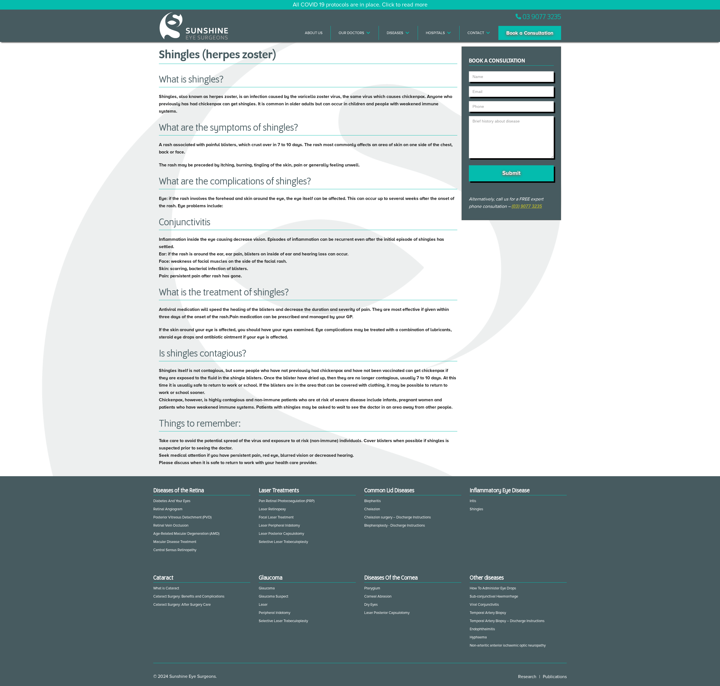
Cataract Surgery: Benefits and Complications (188, 596)
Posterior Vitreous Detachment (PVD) (182, 517)
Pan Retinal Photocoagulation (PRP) (286, 501)
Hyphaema (478, 637)
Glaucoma (267, 588)
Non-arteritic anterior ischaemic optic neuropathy (508, 645)
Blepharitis (372, 501)
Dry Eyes (371, 604)
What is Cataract (166, 588)
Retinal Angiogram (168, 509)
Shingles (476, 509)
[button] (355, 33)
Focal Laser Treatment (276, 517)
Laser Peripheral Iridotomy (279, 525)
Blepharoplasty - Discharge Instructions (394, 525)
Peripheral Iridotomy (274, 613)
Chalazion (372, 509)
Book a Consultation (529, 33)
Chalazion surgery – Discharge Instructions (397, 517)
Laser (263, 604)
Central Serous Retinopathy (174, 550)
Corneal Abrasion (378, 596)
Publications (555, 677)
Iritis (473, 501)
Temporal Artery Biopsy (488, 613)
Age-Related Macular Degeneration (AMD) (186, 533)
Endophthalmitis (482, 629)
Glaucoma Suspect (273, 596)
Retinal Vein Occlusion (170, 525)
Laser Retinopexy (272, 509)
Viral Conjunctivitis (484, 604)
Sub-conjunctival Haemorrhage (494, 596)
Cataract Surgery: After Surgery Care (182, 604)
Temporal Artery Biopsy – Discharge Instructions (507, 621)
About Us (314, 33)
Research (527, 677)
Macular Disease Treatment (174, 542)
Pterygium (372, 588)
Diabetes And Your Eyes (171, 501)
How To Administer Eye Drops (493, 588)
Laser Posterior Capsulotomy (281, 533)
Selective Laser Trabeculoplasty (283, 542)
